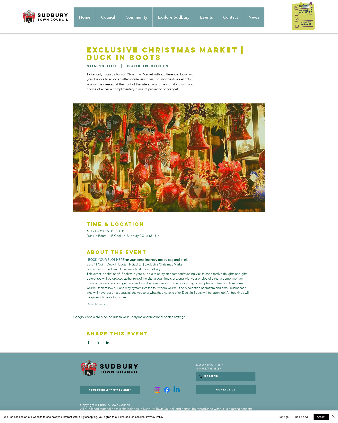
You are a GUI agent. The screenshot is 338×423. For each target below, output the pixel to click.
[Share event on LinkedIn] (108, 342)
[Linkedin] (176, 390)
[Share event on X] (98, 342)
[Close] (333, 417)
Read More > (96, 304)
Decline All (301, 417)
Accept (321, 417)
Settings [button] (284, 417)
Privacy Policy (154, 417)
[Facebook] (167, 390)
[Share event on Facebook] (88, 342)
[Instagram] (157, 390)
